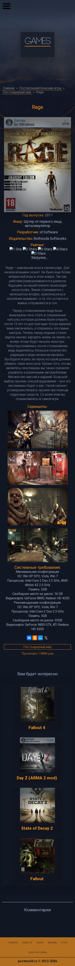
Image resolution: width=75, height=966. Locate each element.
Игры (64, 942)
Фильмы (52, 942)
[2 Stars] (30, 249)
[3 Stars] (45, 249)
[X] (46, 637)
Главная (13, 942)
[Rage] (37, 430)
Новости (27, 942)
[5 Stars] (38, 253)
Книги (40, 942)
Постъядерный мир (37, 647)
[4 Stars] (60, 249)
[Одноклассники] (34, 637)
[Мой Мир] (40, 637)
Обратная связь (37, 952)
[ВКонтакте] (29, 637)
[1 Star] (15, 249)
